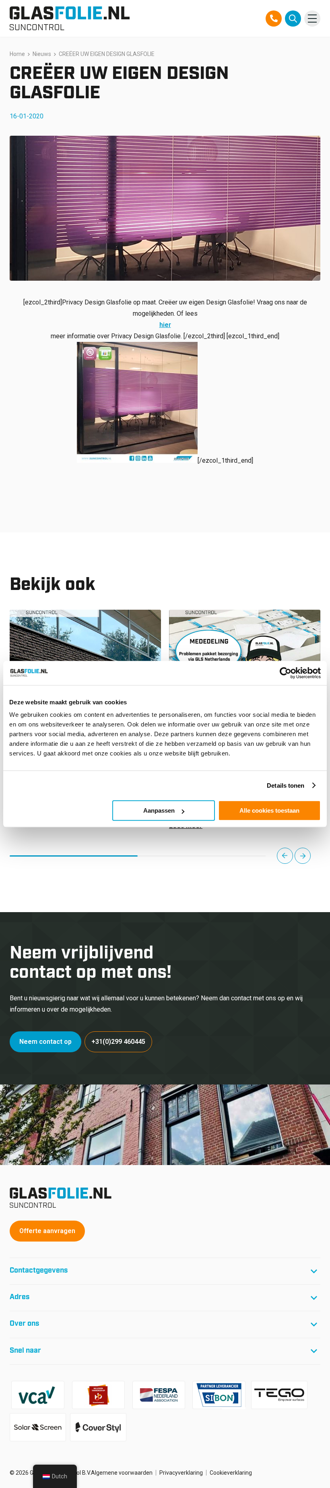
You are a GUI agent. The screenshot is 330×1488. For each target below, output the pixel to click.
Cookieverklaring (231, 1472)
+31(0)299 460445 (118, 1041)
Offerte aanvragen (47, 1231)
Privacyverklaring (181, 1472)
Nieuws (42, 54)
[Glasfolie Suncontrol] (70, 18)
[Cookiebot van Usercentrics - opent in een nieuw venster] (285, 673)
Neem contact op (45, 1041)
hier (165, 325)
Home (17, 54)
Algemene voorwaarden (122, 1472)
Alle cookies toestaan (269, 810)
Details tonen (285, 785)
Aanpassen (159, 810)
